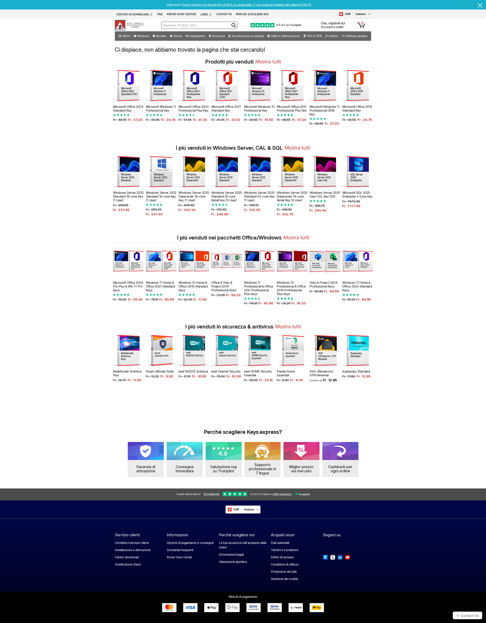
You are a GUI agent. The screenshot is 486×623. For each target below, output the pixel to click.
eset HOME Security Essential (258, 373)
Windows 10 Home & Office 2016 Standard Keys (193, 286)
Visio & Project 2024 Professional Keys (323, 284)
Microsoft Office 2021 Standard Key (226, 108)
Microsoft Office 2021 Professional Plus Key (292, 108)
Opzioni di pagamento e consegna (190, 543)
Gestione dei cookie (284, 579)
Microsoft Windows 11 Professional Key (161, 108)
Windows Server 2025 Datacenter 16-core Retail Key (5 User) (292, 196)
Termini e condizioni (284, 550)
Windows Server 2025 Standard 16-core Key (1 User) (128, 196)
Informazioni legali (231, 554)
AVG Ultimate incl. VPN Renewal (321, 373)
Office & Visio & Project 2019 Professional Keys (223, 286)
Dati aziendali (280, 543)
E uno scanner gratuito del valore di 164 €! (282, 5)
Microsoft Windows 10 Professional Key (259, 108)
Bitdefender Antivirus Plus (127, 373)
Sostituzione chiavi (128, 564)
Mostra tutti (268, 61)
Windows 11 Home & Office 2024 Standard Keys (357, 286)
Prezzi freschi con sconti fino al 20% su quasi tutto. (217, 5)
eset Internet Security (226, 371)
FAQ (160, 14)
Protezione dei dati (284, 571)
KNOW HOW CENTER (181, 14)
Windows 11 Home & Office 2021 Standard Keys (160, 286)
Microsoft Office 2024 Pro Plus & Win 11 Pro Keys (128, 286)
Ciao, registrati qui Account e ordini (333, 25)
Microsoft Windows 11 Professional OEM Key (324, 110)
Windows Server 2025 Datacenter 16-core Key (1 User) (193, 196)
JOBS (204, 14)
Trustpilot (295, 25)
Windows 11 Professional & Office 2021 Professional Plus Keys (258, 288)
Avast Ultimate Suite (160, 371)
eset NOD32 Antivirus (193, 371)
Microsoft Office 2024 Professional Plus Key (193, 108)
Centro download (127, 557)
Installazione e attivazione (133, 550)
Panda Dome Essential (286, 373)
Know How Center (179, 557)
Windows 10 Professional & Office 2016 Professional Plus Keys (291, 288)
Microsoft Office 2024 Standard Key (128, 108)
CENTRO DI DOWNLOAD (132, 14)
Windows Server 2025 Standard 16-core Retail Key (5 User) (226, 196)
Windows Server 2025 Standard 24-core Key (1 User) (259, 196)
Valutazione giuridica (233, 562)
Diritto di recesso (282, 557)
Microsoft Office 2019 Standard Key (357, 108)
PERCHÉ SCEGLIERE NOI (252, 14)
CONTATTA (224, 14)
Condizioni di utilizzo (285, 564)
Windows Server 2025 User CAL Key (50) (324, 194)
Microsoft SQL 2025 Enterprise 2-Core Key (357, 194)
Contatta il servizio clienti (132, 543)
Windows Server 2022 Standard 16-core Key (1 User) (161, 196)
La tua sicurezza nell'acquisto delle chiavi (243, 545)
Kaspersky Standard (356, 371)
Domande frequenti (180, 550)
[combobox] (199, 25)
